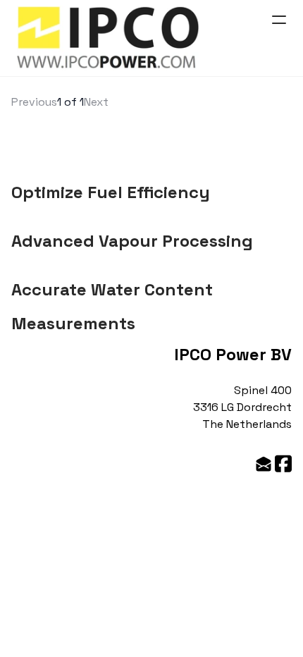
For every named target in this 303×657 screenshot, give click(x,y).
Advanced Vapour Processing (132, 241)
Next (96, 101)
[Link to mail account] (263, 463)
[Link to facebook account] (283, 463)
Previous (34, 101)
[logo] (108, 38)
